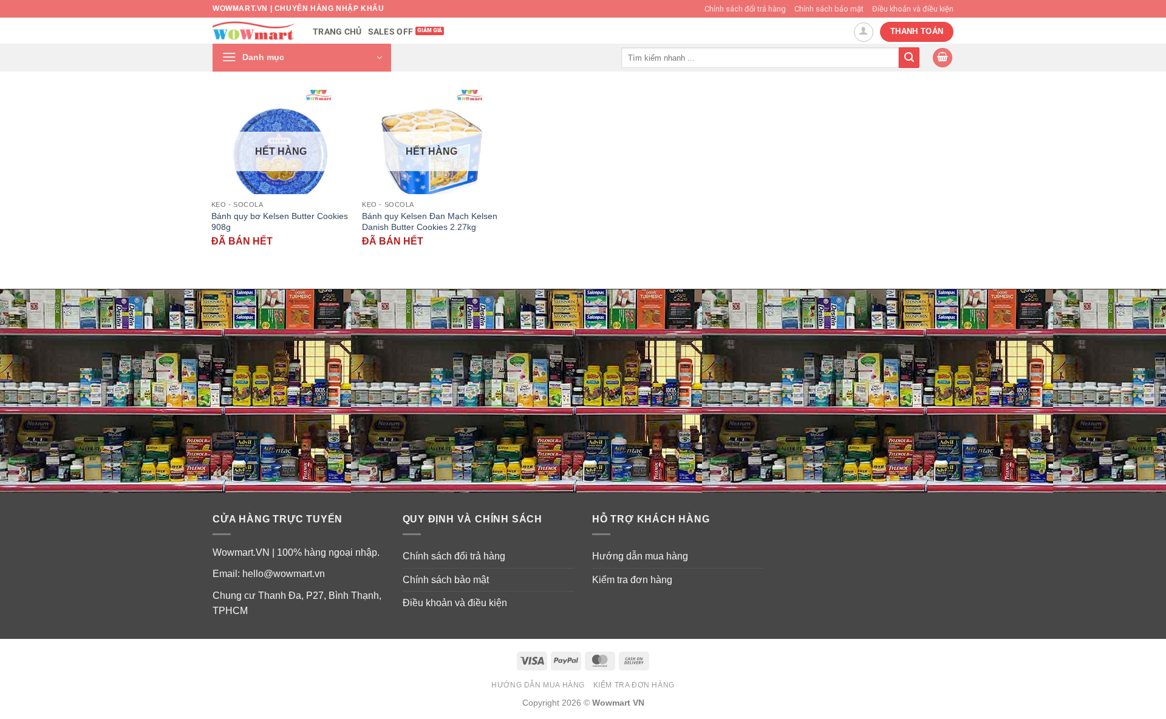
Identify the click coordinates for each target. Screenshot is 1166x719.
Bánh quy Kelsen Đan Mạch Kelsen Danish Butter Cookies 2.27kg (429, 221)
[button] (302, 58)
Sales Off (391, 32)
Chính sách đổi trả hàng (745, 8)
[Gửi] (909, 57)
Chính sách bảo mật (829, 8)
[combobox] (760, 57)
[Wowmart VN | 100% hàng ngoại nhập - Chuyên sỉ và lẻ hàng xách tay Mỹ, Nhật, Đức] (254, 30)
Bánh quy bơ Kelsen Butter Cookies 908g (279, 221)
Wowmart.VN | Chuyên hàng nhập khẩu (298, 8)
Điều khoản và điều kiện (912, 8)
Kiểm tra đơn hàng (632, 580)
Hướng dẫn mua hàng (640, 556)
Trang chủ (337, 32)
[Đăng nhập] (863, 32)
